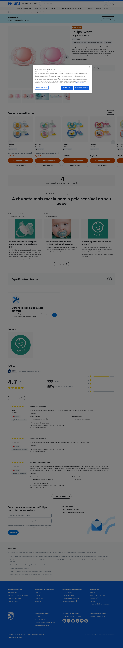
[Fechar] (89, 67)
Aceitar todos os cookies (81, 87)
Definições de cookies (42, 87)
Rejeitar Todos (66, 87)
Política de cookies (79, 83)
